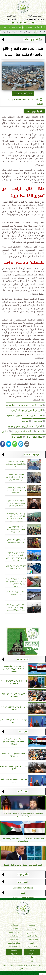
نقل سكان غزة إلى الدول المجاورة (25, 415)
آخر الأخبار (23, 731)
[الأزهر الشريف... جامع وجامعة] (23, 641)
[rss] (21, 23)
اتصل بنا (14, 953)
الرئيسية (32, 925)
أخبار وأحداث (38, 27)
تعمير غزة (17, 437)
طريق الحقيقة (14, 932)
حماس (5, 431)
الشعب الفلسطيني (24, 431)
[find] (17, 23)
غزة (40, 431)
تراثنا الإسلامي (32, 932)
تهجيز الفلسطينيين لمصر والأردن (25, 426)
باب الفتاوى (14, 935)
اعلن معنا (14, 950)
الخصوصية (32, 953)
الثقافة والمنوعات (14, 946)
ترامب (25, 421)
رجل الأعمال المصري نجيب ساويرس (24, 405)
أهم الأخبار (22, 791)
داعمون (32, 943)
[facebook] (33, 23)
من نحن (31, 950)
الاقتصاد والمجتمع (32, 939)
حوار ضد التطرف (32, 935)
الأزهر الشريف (32, 946)
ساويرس (38, 421)
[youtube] (25, 23)
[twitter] (29, 23)
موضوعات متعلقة (31, 454)
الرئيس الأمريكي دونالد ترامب (27, 410)
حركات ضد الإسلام (14, 943)
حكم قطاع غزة (35, 437)
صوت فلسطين (27, 27)
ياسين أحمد (32, 111)
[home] (44, 27)
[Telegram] (20, 444)
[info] (13, 23)
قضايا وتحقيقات (14, 939)
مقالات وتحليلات (16, 27)
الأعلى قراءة (22, 874)
